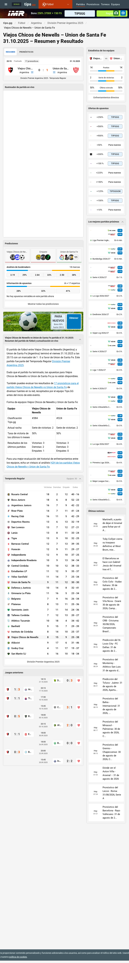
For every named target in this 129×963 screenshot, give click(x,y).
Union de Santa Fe (61, 68)
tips (30, 4)
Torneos (105, 4)
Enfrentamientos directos (106, 97)
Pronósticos (93, 4)
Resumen (10, 52)
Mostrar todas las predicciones (43, 304)
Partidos (80, 4)
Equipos (115, 4)
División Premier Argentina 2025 (43, 661)
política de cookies (18, 957)
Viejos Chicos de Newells (26, 68)
